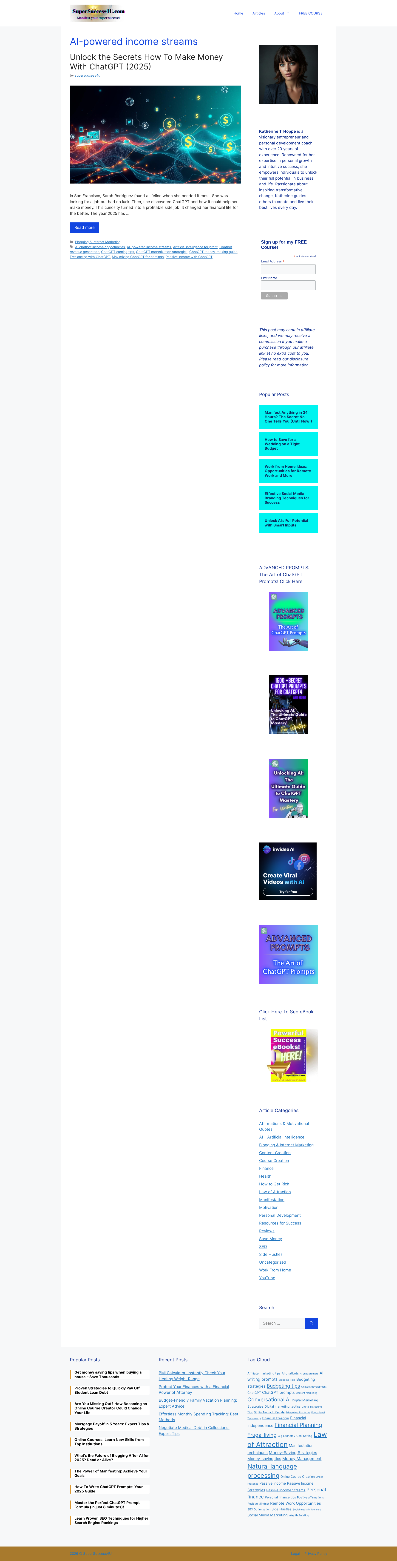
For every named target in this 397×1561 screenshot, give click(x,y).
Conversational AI (269, 1399)
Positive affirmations (310, 1497)
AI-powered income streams (149, 247)
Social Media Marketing (267, 1515)
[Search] (311, 1323)
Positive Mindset (258, 1503)
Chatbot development (313, 1386)
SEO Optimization (258, 1509)
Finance (266, 1168)
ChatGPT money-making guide (213, 252)
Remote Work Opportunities (295, 1503)
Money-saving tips (264, 1458)
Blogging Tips (287, 1379)
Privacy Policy (315, 1553)
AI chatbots (290, 1373)
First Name (269, 278)
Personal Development (280, 1215)
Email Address (272, 261)
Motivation (268, 1207)
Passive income (272, 1483)
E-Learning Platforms (298, 1412)
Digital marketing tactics (283, 1406)
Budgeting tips (283, 1386)
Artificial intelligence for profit (195, 247)
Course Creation (274, 1160)
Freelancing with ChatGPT (90, 257)
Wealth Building (299, 1515)
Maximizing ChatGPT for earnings (138, 257)
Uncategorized (272, 1262)
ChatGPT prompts (278, 1392)
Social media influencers (307, 1509)
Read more (84, 227)
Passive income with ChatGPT (189, 257)
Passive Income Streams (285, 1490)
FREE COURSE (311, 13)
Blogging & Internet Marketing (98, 242)
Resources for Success (280, 1223)
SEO (263, 1246)
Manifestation (271, 1199)
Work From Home (275, 1270)
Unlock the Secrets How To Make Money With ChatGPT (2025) (146, 61)
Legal (295, 1553)
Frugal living (262, 1435)
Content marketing (307, 1392)
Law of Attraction (275, 1192)
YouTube (267, 1278)
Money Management (301, 1458)
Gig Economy (286, 1435)
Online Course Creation (298, 1476)
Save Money (270, 1238)
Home (238, 13)
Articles (258, 13)
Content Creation (275, 1152)
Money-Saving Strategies (293, 1452)
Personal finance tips (280, 1497)
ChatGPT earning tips (117, 252)
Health (265, 1176)
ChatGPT (254, 1392)
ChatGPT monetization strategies (161, 252)
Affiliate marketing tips (264, 1373)
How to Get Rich (274, 1184)
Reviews (267, 1231)
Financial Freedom (275, 1418)
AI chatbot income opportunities (100, 247)
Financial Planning (298, 1425)
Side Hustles (271, 1254)
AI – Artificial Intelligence (281, 1137)
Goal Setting (304, 1435)
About (279, 13)
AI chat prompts (309, 1373)
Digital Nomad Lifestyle (269, 1412)
